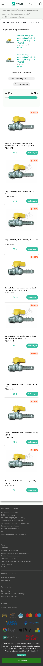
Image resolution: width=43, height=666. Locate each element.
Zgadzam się (21, 660)
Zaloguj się (5, 591)
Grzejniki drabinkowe (9, 550)
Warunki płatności (8, 578)
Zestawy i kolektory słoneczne (13, 534)
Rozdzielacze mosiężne (10, 556)
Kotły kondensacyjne (9, 512)
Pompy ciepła (6, 564)
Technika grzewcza (9, 508)
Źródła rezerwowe (8, 567)
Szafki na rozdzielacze (10, 559)
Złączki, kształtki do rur (10, 529)
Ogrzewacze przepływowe (12, 520)
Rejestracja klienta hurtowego (13, 594)
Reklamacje (5, 580)
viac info (34, 651)
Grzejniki (4, 548)
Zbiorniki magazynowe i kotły (13, 518)
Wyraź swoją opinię (9, 607)
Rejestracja (6, 587)
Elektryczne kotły (8, 515)
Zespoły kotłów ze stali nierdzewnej (16, 561)
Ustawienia (21, 655)
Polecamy (19, 79)
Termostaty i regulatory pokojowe (15, 523)
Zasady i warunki (8, 574)
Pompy (3, 545)
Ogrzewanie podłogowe (11, 526)
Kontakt (4, 603)
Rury (3, 531)
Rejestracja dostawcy (10, 596)
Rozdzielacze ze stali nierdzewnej (15, 553)
